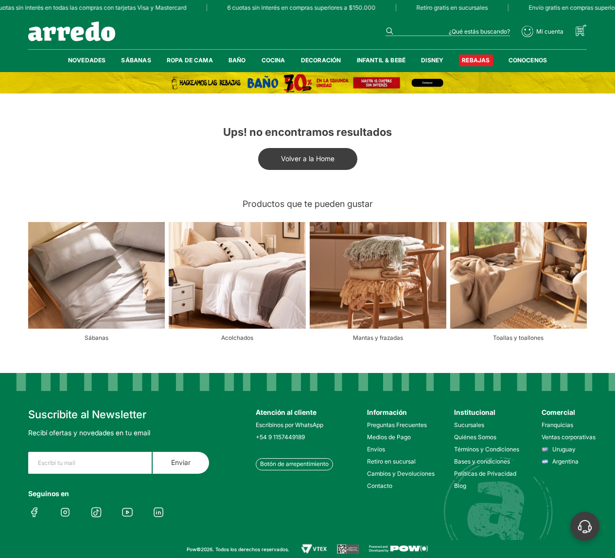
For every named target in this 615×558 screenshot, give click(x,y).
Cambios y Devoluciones (397, 473)
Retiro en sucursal (391, 461)
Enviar (181, 462)
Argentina (565, 461)
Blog (460, 485)
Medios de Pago (389, 437)
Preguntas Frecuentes (397, 424)
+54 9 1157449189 (280, 437)
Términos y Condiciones (484, 449)
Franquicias (557, 424)
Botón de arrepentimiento (294, 463)
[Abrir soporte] (584, 526)
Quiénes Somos (475, 437)
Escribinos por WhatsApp (289, 424)
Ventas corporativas (569, 437)
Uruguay (564, 449)
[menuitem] (87, 60)
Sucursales (469, 424)
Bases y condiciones (482, 461)
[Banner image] (307, 82)
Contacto (379, 485)
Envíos (376, 449)
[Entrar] (542, 31)
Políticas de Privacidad (484, 473)
